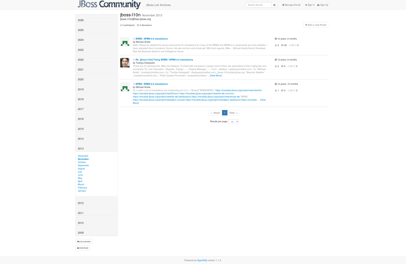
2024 (81, 40)
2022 (81, 59)
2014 (81, 138)
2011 (81, 213)
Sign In (311, 4)
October (82, 162)
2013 (81, 148)
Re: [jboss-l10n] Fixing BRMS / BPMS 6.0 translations (164, 59)
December (83, 155)
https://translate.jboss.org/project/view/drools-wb (215, 96)
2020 (81, 79)
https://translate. (249, 99)
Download (83, 247)
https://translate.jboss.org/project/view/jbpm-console (159, 99)
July (80, 171)
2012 (81, 203)
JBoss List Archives (158, 5)
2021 (81, 69)
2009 (81, 232)
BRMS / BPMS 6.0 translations (151, 38)
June (80, 174)
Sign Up (324, 4)
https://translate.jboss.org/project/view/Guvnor (156, 93)
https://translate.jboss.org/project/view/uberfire (238, 90)
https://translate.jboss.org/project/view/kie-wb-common (207, 93)
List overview (85, 241)
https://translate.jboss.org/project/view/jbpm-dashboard (213, 99)
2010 (81, 223)
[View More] (216, 75)
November (83, 158)
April (80, 181)
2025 (81, 30)
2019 (81, 89)
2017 (81, 109)
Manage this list (292, 4)
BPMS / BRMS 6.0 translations (151, 83)
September (83, 165)
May (80, 178)
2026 (81, 20)
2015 (81, 129)
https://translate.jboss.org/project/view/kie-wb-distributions (162, 96)
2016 (81, 119)
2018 (81, 99)
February (82, 187)
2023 (81, 50)
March (81, 184)
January (82, 190)
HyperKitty (202, 260)
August (81, 168)
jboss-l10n (131, 14)
